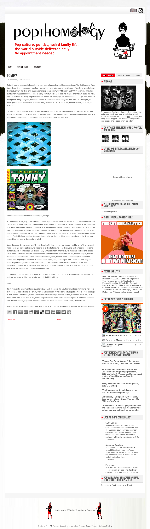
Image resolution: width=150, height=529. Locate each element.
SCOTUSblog (111, 423)
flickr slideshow (127, 201)
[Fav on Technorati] (53, 312)
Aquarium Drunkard (114, 445)
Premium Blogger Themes (88, 526)
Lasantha (74, 526)
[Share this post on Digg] (26, 312)
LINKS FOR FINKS (23, 66)
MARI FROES (111, 468)
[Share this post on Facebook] (15, 312)
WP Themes (54, 526)
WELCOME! (108, 75)
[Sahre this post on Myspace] (64, 312)
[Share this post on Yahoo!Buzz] (58, 312)
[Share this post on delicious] (42, 312)
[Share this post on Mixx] (47, 312)
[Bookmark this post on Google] (36, 312)
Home (10, 67)
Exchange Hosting (105, 526)
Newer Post (11, 319)
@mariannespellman (109, 211)
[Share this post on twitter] (9, 312)
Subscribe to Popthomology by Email (116, 485)
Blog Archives (124, 75)
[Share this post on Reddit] (31, 312)
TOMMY (12, 75)
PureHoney (110, 465)
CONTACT (37, 67)
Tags (138, 75)
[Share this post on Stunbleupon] (20, 312)
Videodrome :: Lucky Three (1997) (119, 448)
